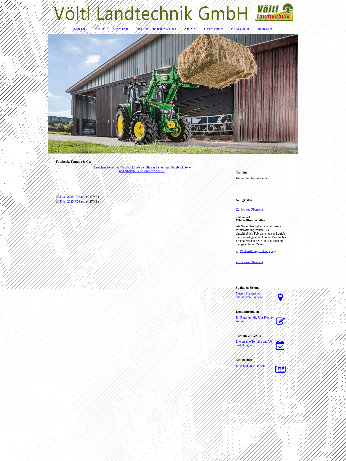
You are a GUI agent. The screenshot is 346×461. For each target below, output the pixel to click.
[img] (173, 12)
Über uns (99, 28)
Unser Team (121, 28)
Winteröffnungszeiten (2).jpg (258, 251)
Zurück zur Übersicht (249, 209)
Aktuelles (190, 28)
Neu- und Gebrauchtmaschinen (156, 28)
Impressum (265, 28)
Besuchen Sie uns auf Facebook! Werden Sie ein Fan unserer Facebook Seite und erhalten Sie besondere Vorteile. (142, 169)
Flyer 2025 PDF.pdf (72, 196)
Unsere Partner (213, 28)
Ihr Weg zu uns (240, 28)
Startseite (79, 28)
